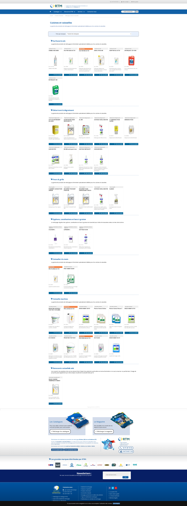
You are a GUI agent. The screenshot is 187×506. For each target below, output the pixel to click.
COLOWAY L (52, 229)
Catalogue (56, 11)
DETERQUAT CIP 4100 (130, 50)
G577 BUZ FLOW (83, 229)
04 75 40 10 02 (114, 1)
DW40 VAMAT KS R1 (114, 338)
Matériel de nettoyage (86, 487)
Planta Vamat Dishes (100, 308)
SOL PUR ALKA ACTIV (69, 50)
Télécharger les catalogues (60, 431)
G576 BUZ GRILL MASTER (101, 119)
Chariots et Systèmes (86, 489)
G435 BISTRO (52, 149)
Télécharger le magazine (103, 431)
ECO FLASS (97, 338)
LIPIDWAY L (67, 229)
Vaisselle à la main (60, 259)
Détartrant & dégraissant (63, 110)
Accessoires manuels (86, 493)
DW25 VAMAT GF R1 (130, 308)
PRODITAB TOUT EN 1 (70, 338)
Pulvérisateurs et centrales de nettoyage (91, 499)
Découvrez (68, 11)
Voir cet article (58, 74)
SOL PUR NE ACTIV (84, 50)
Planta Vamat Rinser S (115, 308)
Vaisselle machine (60, 299)
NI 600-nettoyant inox (70, 149)
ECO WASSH (52, 338)
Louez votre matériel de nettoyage (61, 498)
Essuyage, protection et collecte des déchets (92, 495)
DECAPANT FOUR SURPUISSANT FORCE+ (85, 189)
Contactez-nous (91, 11)
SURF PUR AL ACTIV (114, 50)
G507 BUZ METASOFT (85, 149)
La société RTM (113, 491)
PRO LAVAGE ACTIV (69, 308)
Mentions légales (113, 498)
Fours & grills (58, 179)
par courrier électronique (70, 490)
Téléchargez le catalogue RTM (60, 496)
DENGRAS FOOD (129, 119)
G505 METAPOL (98, 149)
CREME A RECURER (54, 50)
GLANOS (111, 189)
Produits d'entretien (86, 491)
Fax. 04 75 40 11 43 (67, 493)
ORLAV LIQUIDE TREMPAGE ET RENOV (54, 380)
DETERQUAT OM (53, 80)
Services (80, 11)
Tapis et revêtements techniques (89, 497)
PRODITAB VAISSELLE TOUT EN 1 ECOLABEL (54, 309)
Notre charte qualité (114, 494)
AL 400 (81, 119)
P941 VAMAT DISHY (69, 268)
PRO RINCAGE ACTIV (85, 338)
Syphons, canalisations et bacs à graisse (69, 219)
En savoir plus (58, 450)
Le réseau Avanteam (114, 496)
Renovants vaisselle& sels (63, 368)
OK (125, 477)
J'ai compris (116, 503)
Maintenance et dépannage (59, 500)
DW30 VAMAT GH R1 (84, 308)
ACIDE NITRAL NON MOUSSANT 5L (69, 120)
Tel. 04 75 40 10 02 (67, 491)
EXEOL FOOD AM (98, 50)
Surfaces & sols (59, 41)
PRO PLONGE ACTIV (54, 269)
